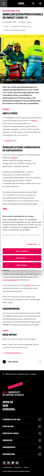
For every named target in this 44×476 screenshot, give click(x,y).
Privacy (26, 467)
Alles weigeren (22, 265)
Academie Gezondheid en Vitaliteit (14, 30)
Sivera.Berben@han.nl (12, 353)
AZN (13, 158)
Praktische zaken (10, 433)
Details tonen (32, 244)
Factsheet (8, 141)
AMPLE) (34, 121)
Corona (5, 26)
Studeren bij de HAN (11, 419)
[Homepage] (22, 3)
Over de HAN (8, 426)
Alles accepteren (22, 251)
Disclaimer (18, 467)
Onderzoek (8, 440)
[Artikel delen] (39, 361)
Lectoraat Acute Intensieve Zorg (21, 26)
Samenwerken (9, 447)
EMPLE (28, 285)
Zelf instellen (21, 258)
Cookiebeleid (7, 467)
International (9, 454)
